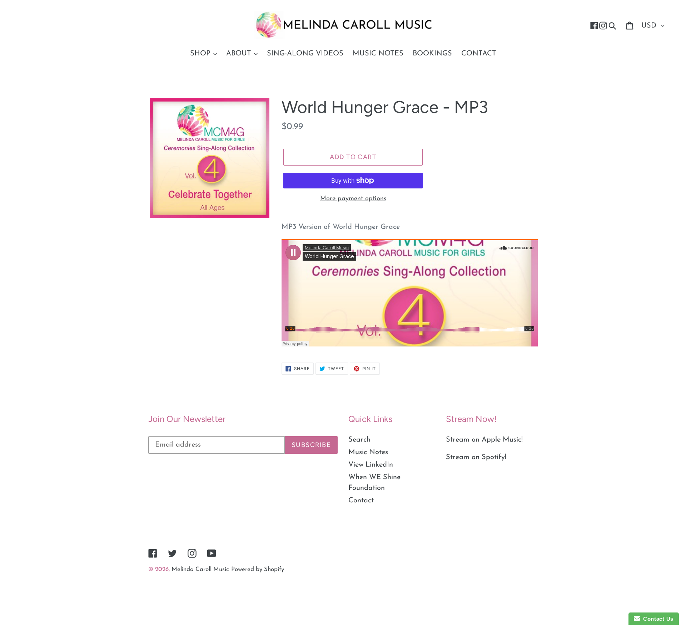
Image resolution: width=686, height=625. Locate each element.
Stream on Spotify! (476, 457)
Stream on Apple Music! (484, 439)
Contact (361, 500)
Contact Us (656, 619)
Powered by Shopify (257, 569)
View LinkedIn (370, 464)
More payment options (353, 199)
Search (359, 439)
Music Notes (368, 452)
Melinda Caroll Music (200, 569)
